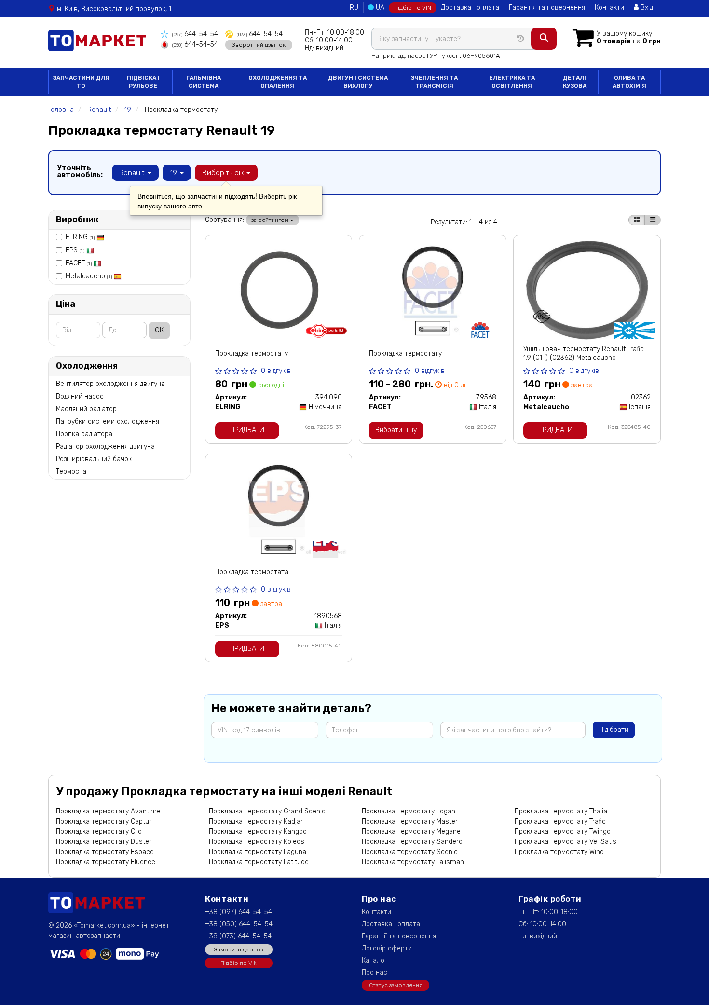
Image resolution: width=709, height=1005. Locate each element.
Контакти (609, 7)
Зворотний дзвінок (259, 44)
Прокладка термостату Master (410, 821)
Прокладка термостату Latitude (259, 862)
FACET (79, 263)
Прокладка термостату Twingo (563, 831)
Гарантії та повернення (399, 936)
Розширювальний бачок (94, 459)
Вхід (646, 7)
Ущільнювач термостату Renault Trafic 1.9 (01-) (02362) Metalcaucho (583, 353)
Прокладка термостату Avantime (108, 811)
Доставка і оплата (470, 7)
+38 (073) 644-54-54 (238, 936)
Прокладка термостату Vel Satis (565, 842)
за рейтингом (270, 220)
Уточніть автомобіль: (80, 171)
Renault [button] (133, 172)
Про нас (374, 972)
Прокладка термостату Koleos (256, 842)
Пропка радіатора (84, 434)
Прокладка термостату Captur (103, 821)
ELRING (80, 237)
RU (354, 7)
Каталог (374, 960)
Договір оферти (387, 948)
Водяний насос (80, 396)
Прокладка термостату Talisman (413, 862)
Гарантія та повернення (547, 7)
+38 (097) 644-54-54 (238, 912)
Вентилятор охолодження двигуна (110, 384)
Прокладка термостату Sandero (412, 842)
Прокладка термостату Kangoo (258, 831)
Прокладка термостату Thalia (561, 811)
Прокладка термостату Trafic (560, 821)
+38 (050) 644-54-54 (239, 924)
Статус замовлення (396, 985)
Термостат (73, 472)
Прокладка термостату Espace (105, 852)
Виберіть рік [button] (223, 172)
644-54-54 (195, 34)
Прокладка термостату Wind (559, 852)
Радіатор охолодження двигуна (105, 446)
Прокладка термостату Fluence (105, 862)
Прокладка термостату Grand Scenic (267, 811)
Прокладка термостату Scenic (410, 852)
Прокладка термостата (251, 572)
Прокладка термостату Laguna (257, 852)
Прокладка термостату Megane (411, 831)
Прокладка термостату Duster (103, 842)
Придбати (247, 430)
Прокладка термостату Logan (408, 811)
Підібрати (613, 730)
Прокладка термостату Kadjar (256, 821)
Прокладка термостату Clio (99, 831)
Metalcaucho (89, 276)
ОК (159, 330)
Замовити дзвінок (238, 949)
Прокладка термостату (251, 353)
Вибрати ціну (396, 430)
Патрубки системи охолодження (107, 421)
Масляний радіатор (86, 409)
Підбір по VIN (412, 7)
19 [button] (174, 172)
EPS (75, 250)
